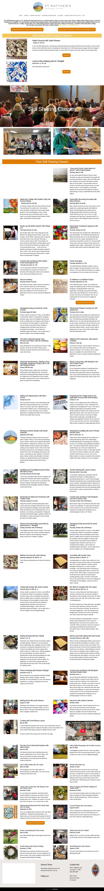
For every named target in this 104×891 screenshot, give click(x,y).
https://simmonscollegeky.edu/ (68, 25)
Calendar (60, 15)
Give (83, 15)
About (21, 15)
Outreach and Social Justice (72, 15)
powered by (52, 889)
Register (66, 55)
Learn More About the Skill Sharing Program (27, 29)
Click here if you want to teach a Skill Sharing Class (77, 29)
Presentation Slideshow (35, 822)
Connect (26, 15)
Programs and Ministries (49, 15)
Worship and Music (35, 15)
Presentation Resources (85, 302)
